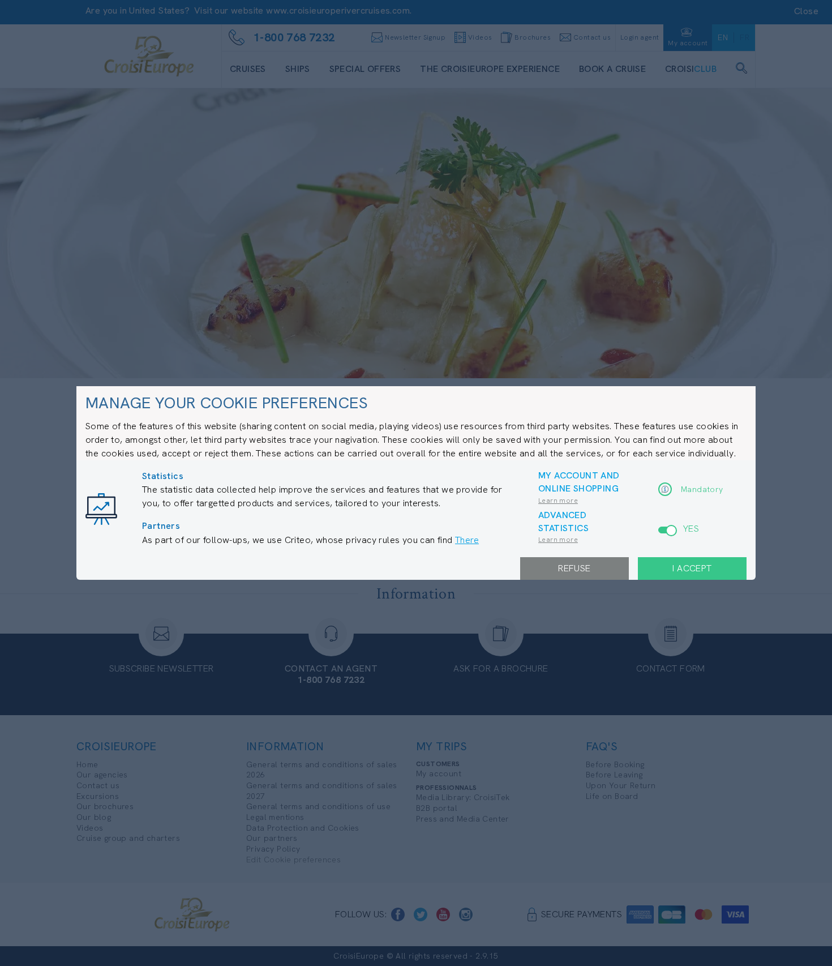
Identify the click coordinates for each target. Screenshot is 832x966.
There (467, 540)
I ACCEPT (691, 568)
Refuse (574, 568)
